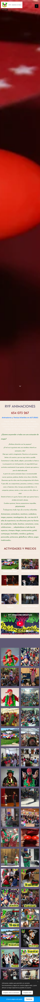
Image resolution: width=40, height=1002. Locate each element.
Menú (36, 6)
